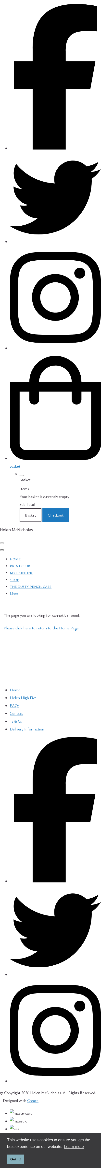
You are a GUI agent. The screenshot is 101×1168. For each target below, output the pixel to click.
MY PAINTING (21, 572)
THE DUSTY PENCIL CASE (30, 586)
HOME (15, 559)
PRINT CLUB (20, 566)
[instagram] (55, 348)
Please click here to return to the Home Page (41, 628)
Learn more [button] (74, 1147)
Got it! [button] (15, 1159)
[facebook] (55, 148)
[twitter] (55, 241)
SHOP (14, 579)
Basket (30, 515)
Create (32, 1100)
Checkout (55, 515)
